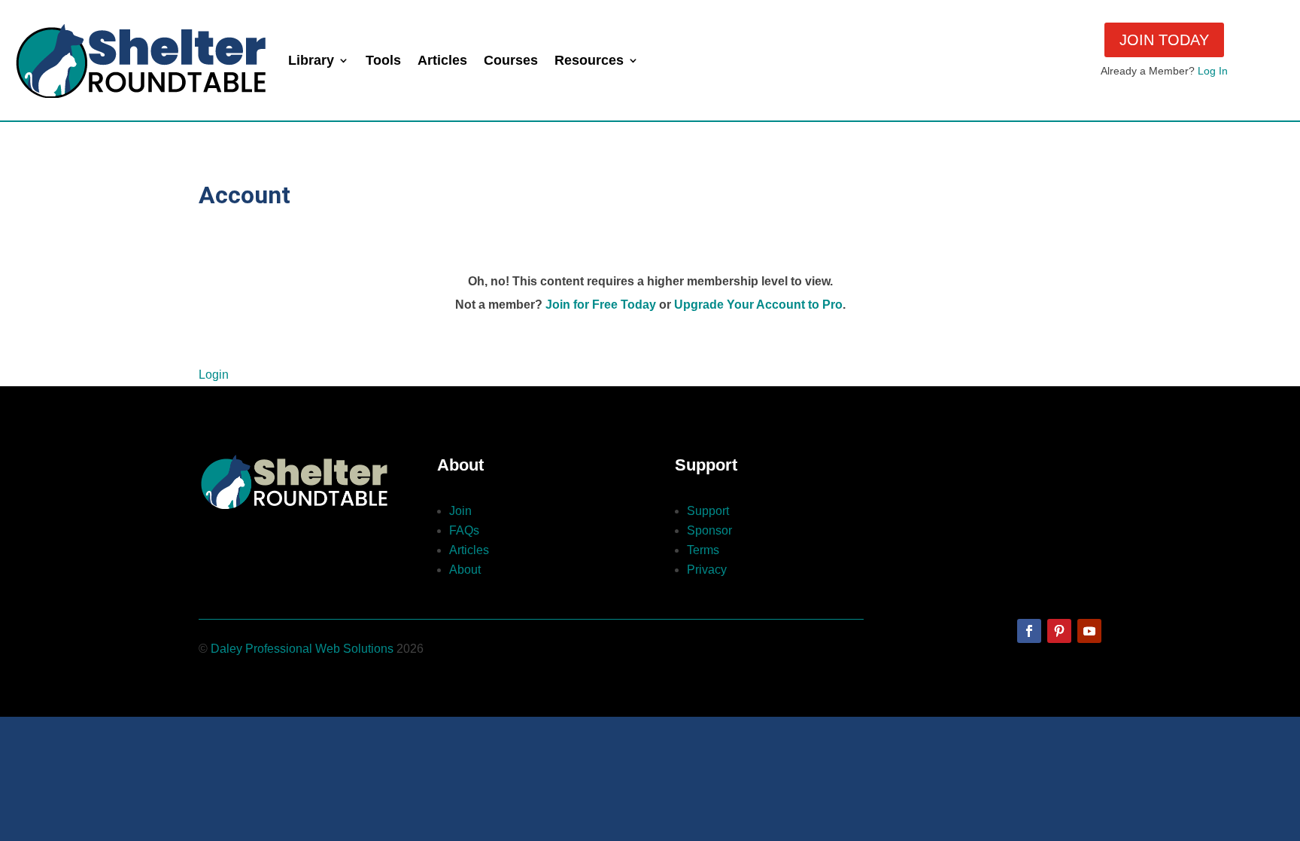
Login (214, 374)
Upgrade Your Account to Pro (758, 304)
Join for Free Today (600, 304)
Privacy (707, 569)
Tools (383, 60)
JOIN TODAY (1164, 40)
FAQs (464, 530)
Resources (589, 60)
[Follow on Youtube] (1089, 631)
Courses (511, 60)
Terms (703, 550)
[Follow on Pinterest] (1059, 631)
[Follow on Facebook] (1029, 631)
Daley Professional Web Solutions (302, 648)
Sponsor (709, 530)
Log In (1213, 71)
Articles (442, 60)
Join (460, 510)
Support (708, 510)
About (465, 569)
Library (311, 60)
